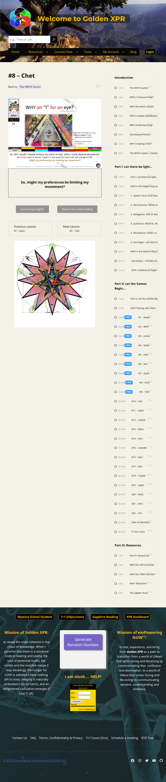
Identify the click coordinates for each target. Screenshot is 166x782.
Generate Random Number (83, 642)
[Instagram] (140, 761)
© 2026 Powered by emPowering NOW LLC (35, 760)
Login (150, 52)
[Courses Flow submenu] (77, 52)
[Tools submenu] (96, 52)
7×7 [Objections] (72, 617)
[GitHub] (161, 761)
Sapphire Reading (105, 617)
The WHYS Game (30, 87)
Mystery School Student (35, 617)
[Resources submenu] (47, 52)
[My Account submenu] (123, 52)
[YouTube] (154, 761)
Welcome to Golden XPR (81, 18)
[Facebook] (133, 761)
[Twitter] (147, 761)
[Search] (53, 39)
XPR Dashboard (137, 617)
